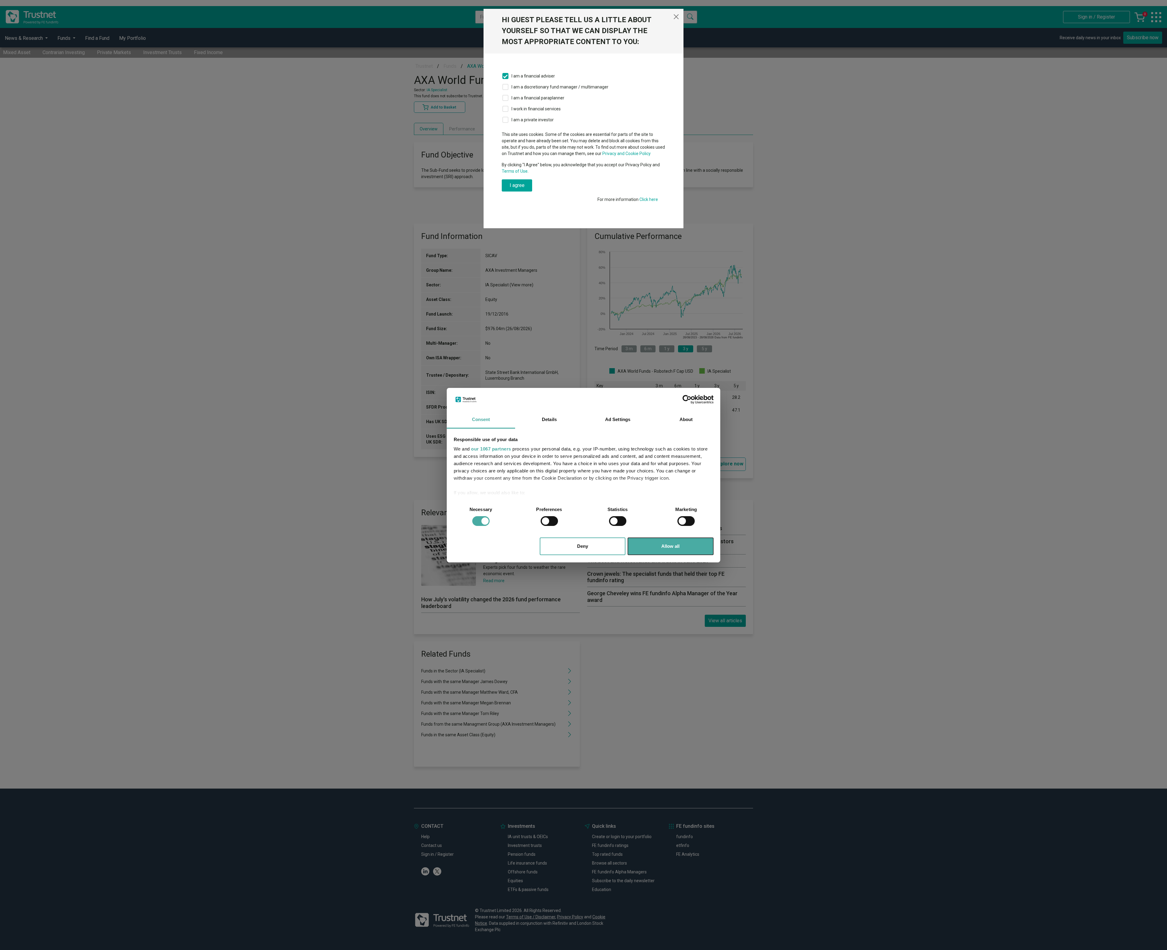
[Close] (676, 17)
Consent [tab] (481, 419)
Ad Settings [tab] (617, 419)
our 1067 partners (491, 448)
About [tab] (686, 419)
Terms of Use (515, 171)
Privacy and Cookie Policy (626, 153)
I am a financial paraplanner (537, 97)
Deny (582, 546)
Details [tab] (549, 419)
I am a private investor (532, 119)
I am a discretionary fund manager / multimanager (559, 87)
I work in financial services (536, 108)
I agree (517, 185)
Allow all (670, 546)
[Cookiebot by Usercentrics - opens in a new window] (687, 399)
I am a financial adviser (533, 76)
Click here (648, 199)
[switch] (549, 521)
